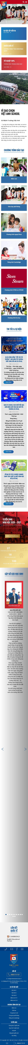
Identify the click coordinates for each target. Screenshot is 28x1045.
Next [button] (25, 749)
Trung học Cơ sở (14, 1013)
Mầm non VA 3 (14, 1000)
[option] (14, 638)
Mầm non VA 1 (14, 998)
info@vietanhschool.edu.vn (14, 978)
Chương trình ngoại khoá (14, 234)
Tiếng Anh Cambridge (14, 262)
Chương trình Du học (14, 318)
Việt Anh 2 (14, 993)
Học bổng (14, 1035)
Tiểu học (14, 1010)
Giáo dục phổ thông (14, 206)
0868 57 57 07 (15, 974)
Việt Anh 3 (14, 995)
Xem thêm (6, 32)
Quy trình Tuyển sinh (14, 1028)
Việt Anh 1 (14, 990)
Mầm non (14, 179)
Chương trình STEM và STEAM (14, 290)
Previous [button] (3, 749)
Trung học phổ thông (14, 1015)
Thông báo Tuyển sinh (14, 1025)
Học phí (14, 1030)
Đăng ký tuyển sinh (14, 1033)
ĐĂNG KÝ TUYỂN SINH (12, 536)
